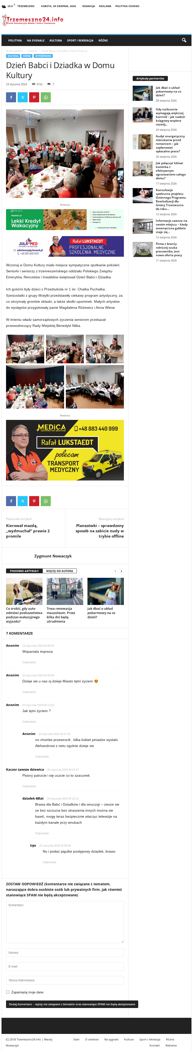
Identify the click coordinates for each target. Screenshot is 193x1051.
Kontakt (155, 1045)
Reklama (105, 6)
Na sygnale (35, 40)
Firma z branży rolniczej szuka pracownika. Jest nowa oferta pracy (169, 249)
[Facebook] (11, 97)
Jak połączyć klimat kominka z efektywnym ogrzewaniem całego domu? (171, 170)
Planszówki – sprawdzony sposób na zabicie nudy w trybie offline (100, 531)
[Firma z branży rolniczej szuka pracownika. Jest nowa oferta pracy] (143, 249)
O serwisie (92, 1039)
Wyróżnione (43, 56)
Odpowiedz (29, 662)
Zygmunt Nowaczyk (53, 555)
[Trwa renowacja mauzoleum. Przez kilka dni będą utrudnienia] (65, 591)
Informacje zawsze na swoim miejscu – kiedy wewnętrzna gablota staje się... (171, 226)
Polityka (15, 40)
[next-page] (121, 571)
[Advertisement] (160, 300)
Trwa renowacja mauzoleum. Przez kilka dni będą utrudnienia (61, 615)
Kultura (56, 40)
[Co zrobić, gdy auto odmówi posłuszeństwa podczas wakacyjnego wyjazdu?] (24, 591)
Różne (103, 40)
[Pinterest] (34, 97)
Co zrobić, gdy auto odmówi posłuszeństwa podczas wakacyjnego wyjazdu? (24, 615)
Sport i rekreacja (80, 40)
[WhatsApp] (46, 97)
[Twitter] (23, 97)
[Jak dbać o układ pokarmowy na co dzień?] (105, 591)
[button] (183, 40)
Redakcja (88, 6)
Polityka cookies (127, 6)
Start (76, 1039)
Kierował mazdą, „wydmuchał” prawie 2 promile (28, 531)
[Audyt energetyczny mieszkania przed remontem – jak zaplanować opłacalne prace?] (143, 141)
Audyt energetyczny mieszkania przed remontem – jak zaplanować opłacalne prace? (170, 143)
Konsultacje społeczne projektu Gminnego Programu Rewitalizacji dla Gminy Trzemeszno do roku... (171, 199)
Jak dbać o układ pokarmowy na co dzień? (101, 612)
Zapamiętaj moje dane (27, 992)
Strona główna (14, 51)
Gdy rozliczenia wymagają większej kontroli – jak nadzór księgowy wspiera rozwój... (170, 116)
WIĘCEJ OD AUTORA (59, 571)
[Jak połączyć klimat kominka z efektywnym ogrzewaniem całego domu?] (143, 168)
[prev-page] (115, 571)
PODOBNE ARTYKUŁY (24, 571)
